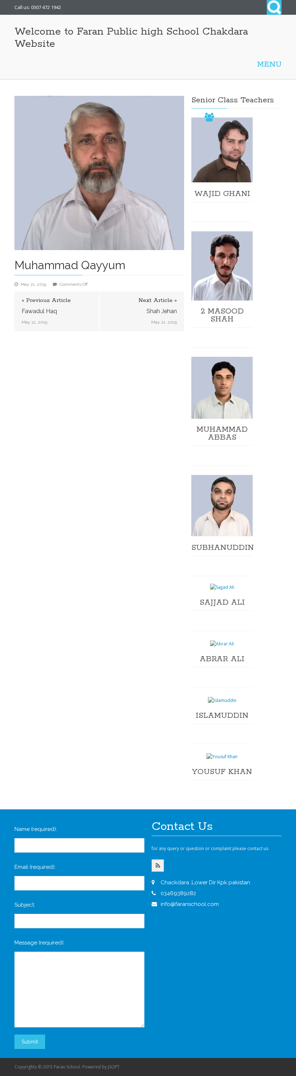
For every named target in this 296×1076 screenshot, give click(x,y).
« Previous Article (46, 300)
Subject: (24, 905)
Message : (39, 942)
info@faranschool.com (190, 904)
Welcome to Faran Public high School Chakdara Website (131, 38)
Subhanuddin (222, 548)
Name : (35, 829)
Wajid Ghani (222, 194)
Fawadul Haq (39, 311)
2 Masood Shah (222, 315)
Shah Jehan (162, 311)
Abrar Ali (222, 659)
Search (274, 7)
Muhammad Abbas (222, 433)
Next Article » (157, 300)
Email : (35, 867)
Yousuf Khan (222, 772)
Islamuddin (222, 716)
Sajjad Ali (222, 602)
